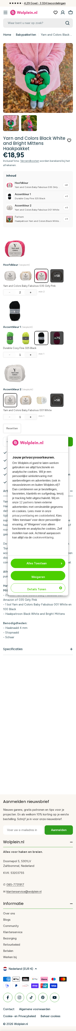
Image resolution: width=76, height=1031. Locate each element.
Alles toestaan (37, 563)
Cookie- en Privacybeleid (19, 1016)
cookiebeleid (47, 515)
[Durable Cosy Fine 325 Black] (41, 338)
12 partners (26, 502)
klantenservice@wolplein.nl (24, 891)
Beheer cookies (50, 1016)
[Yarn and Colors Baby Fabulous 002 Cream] (26, 276)
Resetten (12, 428)
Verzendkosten (29, 160)
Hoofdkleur (16, 264)
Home (7, 34)
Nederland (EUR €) (21, 969)
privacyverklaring (23, 515)
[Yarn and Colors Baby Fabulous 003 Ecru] (41, 400)
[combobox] (38, 23)
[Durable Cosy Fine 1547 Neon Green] (10, 338)
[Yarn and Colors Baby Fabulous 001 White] (10, 276)
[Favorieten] (55, 12)
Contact (8, 1009)
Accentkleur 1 (18, 327)
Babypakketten (26, 34)
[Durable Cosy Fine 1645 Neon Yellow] (26, 338)
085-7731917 (15, 884)
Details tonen (36, 589)
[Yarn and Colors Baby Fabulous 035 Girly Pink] (41, 276)
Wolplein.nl (21, 1024)
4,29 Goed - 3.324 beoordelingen (45, 3)
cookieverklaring (43, 537)
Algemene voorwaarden (34, 1009)
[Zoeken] (67, 23)
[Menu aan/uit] (5, 12)
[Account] (62, 12)
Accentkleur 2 (18, 389)
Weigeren (38, 577)
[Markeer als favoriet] (69, 140)
